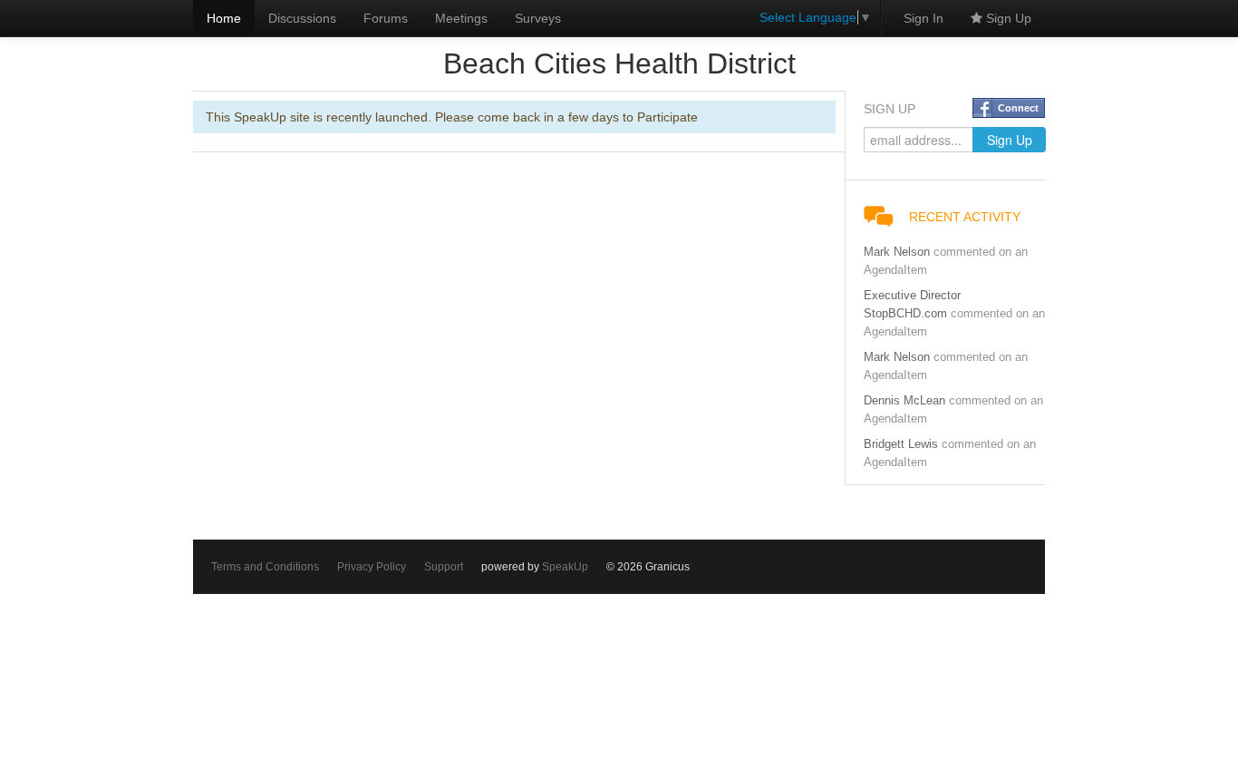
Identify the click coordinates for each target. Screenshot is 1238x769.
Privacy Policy (371, 566)
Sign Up (1006, 18)
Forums (385, 18)
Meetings (461, 18)
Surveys (538, 18)
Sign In (923, 18)
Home (224, 18)
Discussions (302, 18)
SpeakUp (565, 566)
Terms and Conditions (265, 566)
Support (443, 566)
